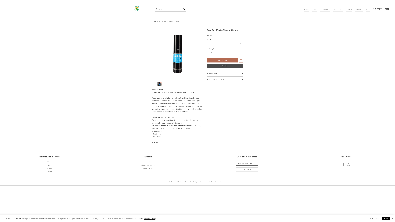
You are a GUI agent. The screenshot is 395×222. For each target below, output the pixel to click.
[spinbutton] (211, 53)
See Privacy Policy (150, 219)
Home (154, 21)
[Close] (392, 218)
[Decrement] (208, 53)
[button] (387, 9)
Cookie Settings (374, 219)
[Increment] (214, 53)
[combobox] (225, 44)
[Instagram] (348, 164)
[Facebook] (343, 164)
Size (209, 40)
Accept (386, 219)
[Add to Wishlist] (241, 60)
